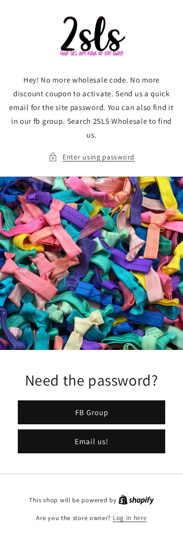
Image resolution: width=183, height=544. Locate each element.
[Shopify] (136, 500)
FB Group (91, 412)
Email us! (91, 441)
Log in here (130, 517)
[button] (91, 157)
